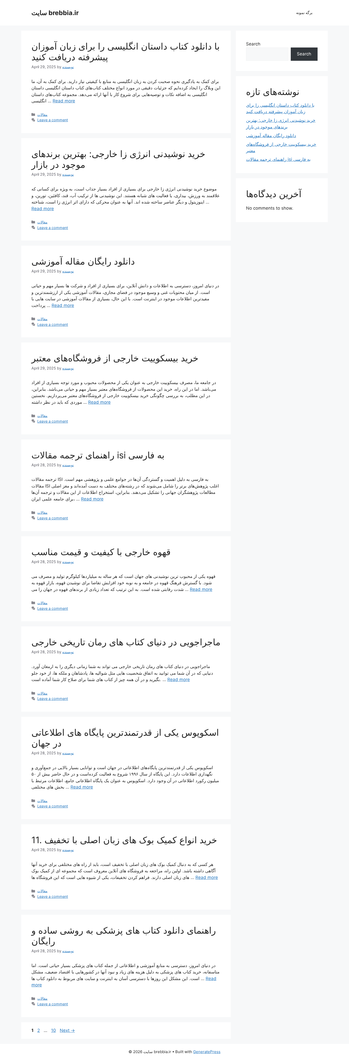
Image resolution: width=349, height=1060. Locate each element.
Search (253, 43)
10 (54, 1030)
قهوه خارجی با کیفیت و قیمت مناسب (101, 551)
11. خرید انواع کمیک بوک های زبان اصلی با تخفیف (124, 840)
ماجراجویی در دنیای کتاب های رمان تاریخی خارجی (125, 642)
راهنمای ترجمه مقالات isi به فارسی (98, 455)
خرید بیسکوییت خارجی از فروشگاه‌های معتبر (115, 358)
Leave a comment (52, 120)
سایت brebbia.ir (55, 13)
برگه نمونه (304, 12)
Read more (64, 100)
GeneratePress (206, 1051)
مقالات (42, 114)
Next (67, 1030)
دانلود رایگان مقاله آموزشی (83, 261)
